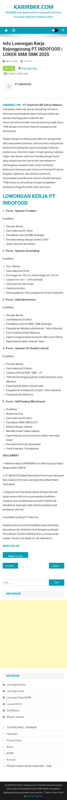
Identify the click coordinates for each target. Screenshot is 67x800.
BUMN (10, 753)
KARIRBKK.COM (33, 7)
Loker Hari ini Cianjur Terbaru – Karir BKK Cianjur (13, 566)
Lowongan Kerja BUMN (19, 697)
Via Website (13, 710)
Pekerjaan (12, 733)
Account (11, 759)
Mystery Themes (35, 796)
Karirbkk (27, 61)
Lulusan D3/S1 (14, 704)
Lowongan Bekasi (16, 684)
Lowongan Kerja (15, 691)
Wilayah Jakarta (15, 717)
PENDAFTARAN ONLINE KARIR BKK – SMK (29, 766)
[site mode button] (55, 30)
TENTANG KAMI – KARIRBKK (22, 727)
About (10, 746)
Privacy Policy (14, 740)
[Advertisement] (33, 634)
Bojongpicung (29, 68)
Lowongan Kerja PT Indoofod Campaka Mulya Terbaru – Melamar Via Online (58, 566)
